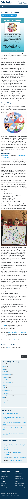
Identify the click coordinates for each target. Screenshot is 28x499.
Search (24, 356)
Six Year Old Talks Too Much (19, 457)
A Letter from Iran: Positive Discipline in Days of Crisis (13, 428)
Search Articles (4, 354)
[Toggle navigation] (2, 6)
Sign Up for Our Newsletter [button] (9, 15)
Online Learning (4, 485)
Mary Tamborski (6, 155)
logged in (9, 347)
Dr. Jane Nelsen (4, 474)
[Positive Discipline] (6, 2)
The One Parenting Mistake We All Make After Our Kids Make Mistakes (13, 418)
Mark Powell (7, 452)
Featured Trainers (4, 476)
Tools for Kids (18, 476)
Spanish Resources (19, 478)
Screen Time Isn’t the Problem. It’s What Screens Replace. (14, 423)
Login (20, 2)
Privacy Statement (19, 485)
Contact (2, 478)
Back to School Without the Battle (10, 413)
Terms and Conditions (19, 483)
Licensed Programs (5, 487)
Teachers (16, 339)
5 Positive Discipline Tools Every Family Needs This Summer (13, 434)
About (2, 473)
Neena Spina (7, 447)
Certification (3, 483)
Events (2, 488)
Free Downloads (18, 473)
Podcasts (17, 474)
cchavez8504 (7, 443)
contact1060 (7, 457)
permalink (3, 341)
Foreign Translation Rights (20, 487)
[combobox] (10, 356)
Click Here (3, 325)
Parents (12, 339)
